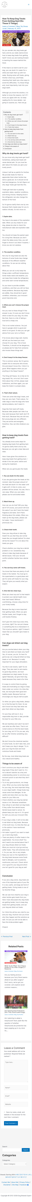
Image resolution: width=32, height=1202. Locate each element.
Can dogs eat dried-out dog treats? (16, 144)
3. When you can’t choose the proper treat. (17, 122)
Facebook (23, 1185)
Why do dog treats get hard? (13, 114)
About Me (14, 1182)
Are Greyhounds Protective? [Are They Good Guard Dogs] (15, 1011)
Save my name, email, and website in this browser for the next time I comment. (14, 1114)
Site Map (15, 1185)
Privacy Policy (24, 1182)
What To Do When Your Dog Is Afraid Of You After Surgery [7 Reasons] (15, 967)
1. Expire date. (10, 117)
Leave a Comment (8, 26)
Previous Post (7, 936)
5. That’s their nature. (13, 127)
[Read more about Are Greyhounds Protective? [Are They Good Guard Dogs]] (16, 1002)
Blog (18, 26)
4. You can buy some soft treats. (16, 140)
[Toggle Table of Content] (26, 112)
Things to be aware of (12, 146)
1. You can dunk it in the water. (15, 133)
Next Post (26, 936)
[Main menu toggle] (29, 4)
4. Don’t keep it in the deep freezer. (17, 125)
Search (4, 1146)
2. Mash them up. (12, 135)
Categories (6, 1160)
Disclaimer (7, 1185)
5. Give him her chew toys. (14, 142)
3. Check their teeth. (12, 138)
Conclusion (8, 148)
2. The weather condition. (14, 119)
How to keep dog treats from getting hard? (14, 130)
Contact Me (6, 1182)
